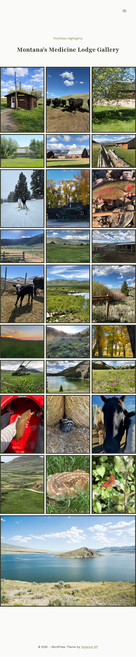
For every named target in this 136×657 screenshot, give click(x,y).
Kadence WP (89, 647)
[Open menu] (124, 11)
